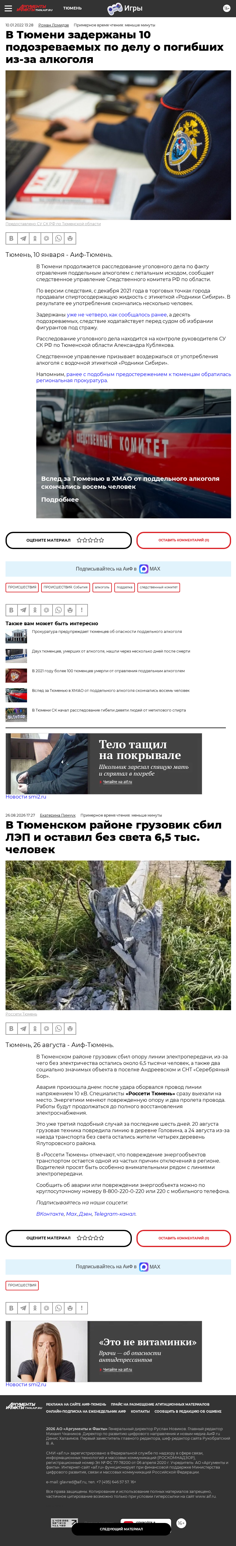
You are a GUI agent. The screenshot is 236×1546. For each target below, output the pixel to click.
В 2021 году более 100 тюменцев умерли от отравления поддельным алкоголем (108, 671)
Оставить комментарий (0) (184, 540)
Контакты (140, 1412)
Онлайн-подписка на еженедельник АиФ (86, 1412)
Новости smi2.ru (26, 797)
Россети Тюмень (21, 1014)
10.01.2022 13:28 (19, 25)
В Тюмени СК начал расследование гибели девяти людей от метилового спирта (109, 710)
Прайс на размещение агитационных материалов (160, 1405)
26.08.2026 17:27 (20, 815)
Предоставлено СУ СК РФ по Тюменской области (53, 224)
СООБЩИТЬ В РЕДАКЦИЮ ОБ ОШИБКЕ (188, 1412)
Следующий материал (121, 1529)
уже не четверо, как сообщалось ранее (117, 315)
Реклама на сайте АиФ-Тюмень (76, 1405)
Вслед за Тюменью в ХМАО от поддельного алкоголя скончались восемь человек (130, 482)
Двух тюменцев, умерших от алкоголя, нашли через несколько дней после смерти (111, 651)
